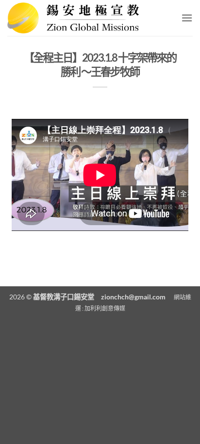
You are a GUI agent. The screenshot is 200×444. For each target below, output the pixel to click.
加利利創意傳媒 (104, 308)
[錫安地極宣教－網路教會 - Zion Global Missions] (76, 18)
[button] (187, 18)
